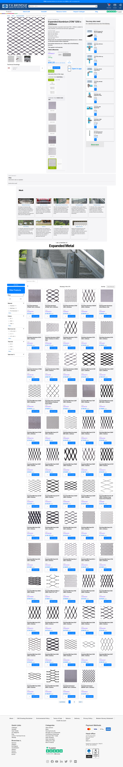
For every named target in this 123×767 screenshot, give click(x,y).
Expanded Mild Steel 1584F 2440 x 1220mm (70, 464)
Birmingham (15, 746)
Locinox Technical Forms (18, 736)
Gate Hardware (50, 737)
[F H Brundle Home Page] (14, 7)
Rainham (14, 743)
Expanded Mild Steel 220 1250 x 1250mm (51, 559)
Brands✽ (43, 11)
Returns (68, 718)
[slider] (9, 296)
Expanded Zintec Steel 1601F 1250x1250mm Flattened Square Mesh (52, 402)
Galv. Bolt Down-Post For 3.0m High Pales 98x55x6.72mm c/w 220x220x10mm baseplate (98, 132)
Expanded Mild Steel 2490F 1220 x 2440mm (106, 369)
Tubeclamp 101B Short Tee (98, 44)
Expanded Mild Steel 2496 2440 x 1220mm (52, 655)
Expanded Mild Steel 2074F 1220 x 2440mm (88, 369)
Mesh (13, 15)
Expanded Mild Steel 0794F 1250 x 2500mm (34, 433)
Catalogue (14, 727)
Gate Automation (50, 739)
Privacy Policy (87, 718)
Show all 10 (60, 163)
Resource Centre (61, 11)
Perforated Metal (79, 209)
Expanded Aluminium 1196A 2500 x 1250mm (52, 369)
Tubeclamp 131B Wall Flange (98, 82)
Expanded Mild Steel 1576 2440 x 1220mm (33, 623)
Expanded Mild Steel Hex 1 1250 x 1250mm (70, 559)
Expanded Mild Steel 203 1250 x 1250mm (105, 528)
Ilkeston (14, 749)
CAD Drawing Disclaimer (24, 718)
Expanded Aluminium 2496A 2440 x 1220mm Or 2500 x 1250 (52, 339)
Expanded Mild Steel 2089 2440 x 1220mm (106, 623)
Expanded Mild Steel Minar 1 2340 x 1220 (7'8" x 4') (52, 591)
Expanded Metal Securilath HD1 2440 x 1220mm (106, 401)
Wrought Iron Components (53, 732)
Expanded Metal (20, 15)
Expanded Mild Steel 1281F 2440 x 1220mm (34, 464)
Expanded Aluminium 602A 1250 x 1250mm (34, 338)
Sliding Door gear (50, 740)
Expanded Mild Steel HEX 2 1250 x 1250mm (88, 559)
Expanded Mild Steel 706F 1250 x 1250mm (88, 401)
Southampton (15, 747)
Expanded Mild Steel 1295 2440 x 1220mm (105, 591)
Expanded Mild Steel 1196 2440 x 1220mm (69, 591)
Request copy (66, 54)
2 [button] (74, 702)
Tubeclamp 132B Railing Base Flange (98, 95)
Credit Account (61, 720)
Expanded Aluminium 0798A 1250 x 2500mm (34, 369)
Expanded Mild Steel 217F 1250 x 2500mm (51, 433)
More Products (50, 742)
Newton (14, 751)
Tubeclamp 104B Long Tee (98, 57)
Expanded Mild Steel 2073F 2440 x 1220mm (106, 464)
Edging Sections (79, 231)
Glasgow (14, 744)
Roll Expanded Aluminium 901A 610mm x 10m (105, 306)
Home (8, 15)
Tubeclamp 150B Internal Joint (97, 107)
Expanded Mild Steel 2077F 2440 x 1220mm (52, 496)
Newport (14, 752)
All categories (15, 732)
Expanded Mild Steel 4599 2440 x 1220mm (34, 686)
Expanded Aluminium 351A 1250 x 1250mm (88, 338)
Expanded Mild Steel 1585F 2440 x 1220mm (88, 464)
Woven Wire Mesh (43, 209)
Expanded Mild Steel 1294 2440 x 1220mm (87, 591)
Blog (96, 11)
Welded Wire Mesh (26, 209)
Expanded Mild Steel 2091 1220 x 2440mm (69, 528)
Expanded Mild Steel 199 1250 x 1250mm (87, 528)
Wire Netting (26, 231)
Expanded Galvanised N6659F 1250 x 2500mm (87, 686)
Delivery (77, 718)
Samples (14, 729)
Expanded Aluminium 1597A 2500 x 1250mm (70, 338)
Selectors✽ (26, 11)
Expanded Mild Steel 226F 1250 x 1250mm (70, 401)
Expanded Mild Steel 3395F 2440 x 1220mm (88, 496)
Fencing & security (50, 731)
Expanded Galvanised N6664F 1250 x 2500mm (69, 686)
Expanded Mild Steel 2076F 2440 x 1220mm (34, 496)
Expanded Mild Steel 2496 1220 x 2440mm (52, 528)
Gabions (43, 231)
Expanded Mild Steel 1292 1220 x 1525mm (33, 528)
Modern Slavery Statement (104, 718)
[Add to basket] (95, 39)
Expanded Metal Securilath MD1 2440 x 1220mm (70, 433)
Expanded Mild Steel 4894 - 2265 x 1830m (34, 591)
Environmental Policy (43, 718)
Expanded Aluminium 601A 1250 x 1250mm (106, 338)
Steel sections (49, 727)
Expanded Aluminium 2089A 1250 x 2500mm (70, 369)
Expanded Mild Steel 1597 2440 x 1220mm (69, 623)
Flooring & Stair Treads (52, 736)
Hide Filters (16, 284)
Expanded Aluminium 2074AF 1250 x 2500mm (51, 306)
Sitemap (14, 737)
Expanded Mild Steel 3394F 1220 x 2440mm (34, 401)
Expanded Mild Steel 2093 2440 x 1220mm (34, 655)
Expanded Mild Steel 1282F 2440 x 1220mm (52, 464)
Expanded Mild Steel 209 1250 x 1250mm (33, 559)
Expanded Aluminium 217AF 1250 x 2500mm (70, 306)
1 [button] (69, 702)
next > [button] (80, 702)
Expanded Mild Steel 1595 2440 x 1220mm (51, 623)
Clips (61, 231)
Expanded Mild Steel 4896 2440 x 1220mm (52, 686)
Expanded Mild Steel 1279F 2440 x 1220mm (88, 433)
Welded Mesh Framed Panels (61, 209)
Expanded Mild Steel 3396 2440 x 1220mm (88, 655)
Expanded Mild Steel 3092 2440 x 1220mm (70, 655)
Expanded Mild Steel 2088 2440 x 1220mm (88, 623)
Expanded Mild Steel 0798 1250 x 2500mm (106, 559)
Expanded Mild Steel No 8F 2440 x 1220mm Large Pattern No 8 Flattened (106, 497)
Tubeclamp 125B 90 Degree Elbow (98, 70)
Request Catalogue (79, 11)
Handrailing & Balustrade (52, 734)
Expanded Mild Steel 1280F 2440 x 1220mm (106, 433)
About (11, 718)
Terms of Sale (57, 718)
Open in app (77, 69)
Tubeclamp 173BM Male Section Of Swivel (97, 120)
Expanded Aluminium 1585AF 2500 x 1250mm (88, 306)
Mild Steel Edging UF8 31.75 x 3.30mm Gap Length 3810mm (98, 32)
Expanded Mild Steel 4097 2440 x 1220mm (106, 655)
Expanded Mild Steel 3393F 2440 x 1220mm (70, 496)
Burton (13, 754)
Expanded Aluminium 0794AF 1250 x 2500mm (33, 306)
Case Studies (15, 731)
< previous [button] (62, 702)
